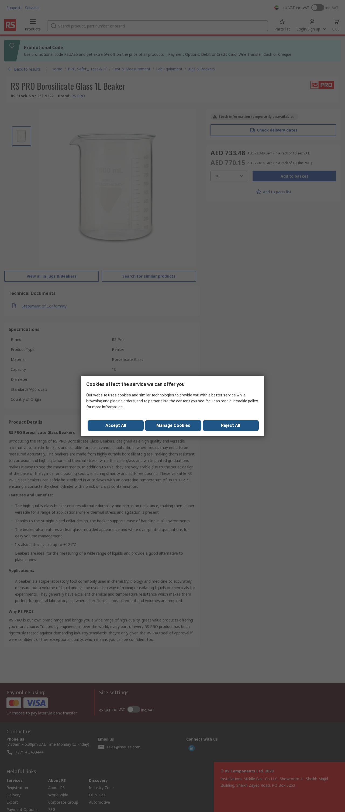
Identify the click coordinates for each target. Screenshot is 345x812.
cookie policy (247, 401)
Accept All (115, 425)
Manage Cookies (173, 425)
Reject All (230, 425)
